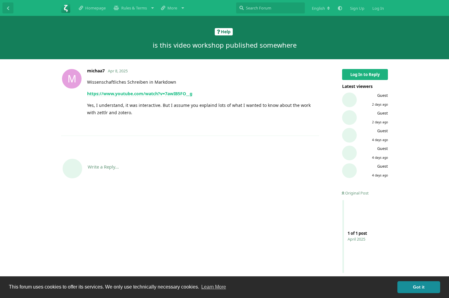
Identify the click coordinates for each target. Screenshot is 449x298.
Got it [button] (419, 287)
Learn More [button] (213, 286)
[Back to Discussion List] (7, 7)
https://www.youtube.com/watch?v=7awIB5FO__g (139, 93)
